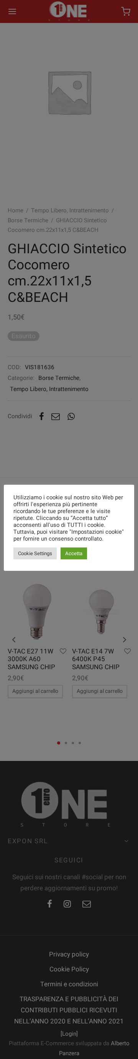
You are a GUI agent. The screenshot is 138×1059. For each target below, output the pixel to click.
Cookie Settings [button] (35, 553)
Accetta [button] (73, 553)
